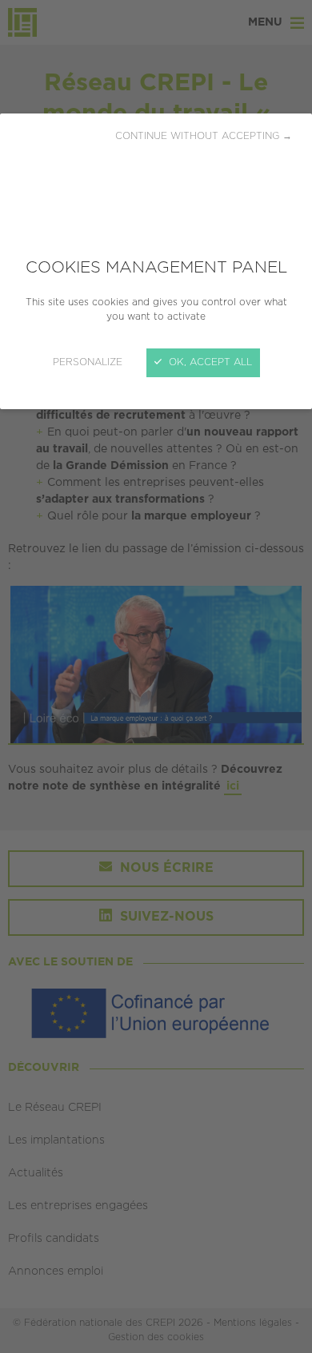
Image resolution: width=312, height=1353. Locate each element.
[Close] (156, 676)
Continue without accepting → (203, 136)
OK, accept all (209, 362)
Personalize (87, 362)
